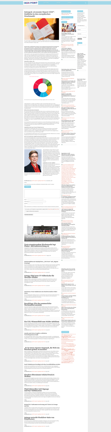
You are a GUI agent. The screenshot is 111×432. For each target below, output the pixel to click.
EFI (65, 345)
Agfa (62, 334)
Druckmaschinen (64, 341)
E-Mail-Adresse (27, 201)
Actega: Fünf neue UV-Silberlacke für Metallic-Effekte (39, 276)
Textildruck (67, 359)
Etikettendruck (72, 345)
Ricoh (72, 355)
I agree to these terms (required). (32, 211)
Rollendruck (70, 356)
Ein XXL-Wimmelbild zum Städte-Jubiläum (41, 322)
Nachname (79, 33)
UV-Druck (71, 359)
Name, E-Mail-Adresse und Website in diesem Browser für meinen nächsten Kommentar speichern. (41, 206)
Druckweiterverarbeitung (67, 343)
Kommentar (27, 186)
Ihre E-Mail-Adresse (81, 25)
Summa (62, 359)
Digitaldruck (66, 337)
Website (25, 203)
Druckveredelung (70, 341)
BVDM (65, 335)
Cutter (71, 335)
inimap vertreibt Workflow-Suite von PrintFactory (39, 418)
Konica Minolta (72, 351)
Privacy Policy (50, 209)
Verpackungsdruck (68, 361)
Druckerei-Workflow (64, 338)
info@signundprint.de (65, 14)
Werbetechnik (65, 362)
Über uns (58, 2)
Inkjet (66, 351)
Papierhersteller (68, 355)
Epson (67, 345)
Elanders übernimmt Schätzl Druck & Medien (39, 375)
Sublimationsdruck (70, 358)
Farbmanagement (64, 346)
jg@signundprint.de (41, 180)
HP (74, 349)
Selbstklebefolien (64, 358)
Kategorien (46, 2)
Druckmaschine (72, 339)
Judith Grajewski (35, 180)
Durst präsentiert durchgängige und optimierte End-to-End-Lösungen (42, 236)
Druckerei (73, 337)
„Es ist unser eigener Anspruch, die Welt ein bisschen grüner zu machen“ (42, 348)
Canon (68, 335)
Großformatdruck (67, 349)
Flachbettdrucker (71, 346)
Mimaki (73, 354)
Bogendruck (65, 334)
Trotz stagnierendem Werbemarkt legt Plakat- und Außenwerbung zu (40, 245)
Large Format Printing (67, 353)
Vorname (79, 29)
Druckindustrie (65, 339)
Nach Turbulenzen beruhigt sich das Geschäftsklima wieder (42, 364)
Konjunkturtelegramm (65, 352)
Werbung (70, 2)
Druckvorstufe (63, 342)
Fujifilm (62, 347)
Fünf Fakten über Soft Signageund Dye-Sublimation (36, 390)
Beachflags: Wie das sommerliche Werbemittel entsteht (37, 304)
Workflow (71, 362)
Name (25, 199)
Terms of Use (56, 209)
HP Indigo (62, 351)
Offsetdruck (63, 355)
